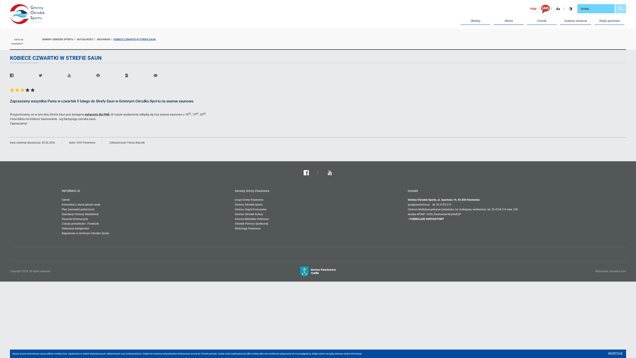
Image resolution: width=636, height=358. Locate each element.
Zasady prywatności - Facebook (80, 223)
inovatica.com (618, 271)
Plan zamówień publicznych (78, 209)
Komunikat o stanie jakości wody (81, 204)
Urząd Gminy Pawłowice (249, 199)
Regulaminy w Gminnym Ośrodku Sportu (85, 233)
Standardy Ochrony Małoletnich (80, 214)
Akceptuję (615, 353)
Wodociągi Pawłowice (248, 228)
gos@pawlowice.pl (419, 204)
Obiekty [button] (475, 21)
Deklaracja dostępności (75, 228)
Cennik (541, 21)
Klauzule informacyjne (75, 219)
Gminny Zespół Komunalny (251, 209)
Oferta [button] (508, 21)
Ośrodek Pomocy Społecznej (251, 223)
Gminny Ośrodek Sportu (249, 204)
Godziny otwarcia (575, 21)
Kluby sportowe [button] (609, 21)
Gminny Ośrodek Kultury (249, 214)
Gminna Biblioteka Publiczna (252, 219)
